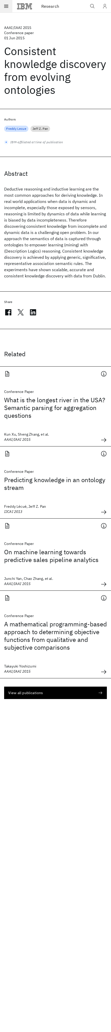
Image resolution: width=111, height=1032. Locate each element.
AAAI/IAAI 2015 (17, 27)
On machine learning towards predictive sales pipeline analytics (51, 556)
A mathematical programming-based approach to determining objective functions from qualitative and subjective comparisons (55, 635)
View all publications (25, 692)
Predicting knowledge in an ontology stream (54, 483)
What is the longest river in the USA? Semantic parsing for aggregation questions (54, 407)
